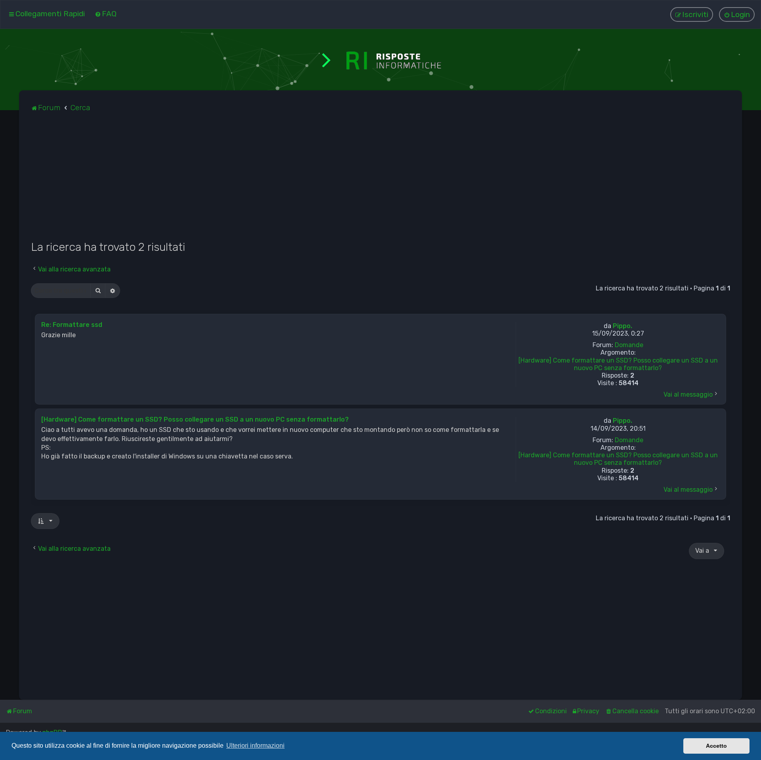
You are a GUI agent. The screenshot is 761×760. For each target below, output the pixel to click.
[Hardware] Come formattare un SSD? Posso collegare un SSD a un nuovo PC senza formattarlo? (618, 364)
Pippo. (622, 326)
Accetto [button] (716, 746)
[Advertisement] (269, 180)
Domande (629, 345)
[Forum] (380, 60)
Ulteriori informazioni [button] (255, 745)
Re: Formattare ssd (71, 324)
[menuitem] (106, 13)
